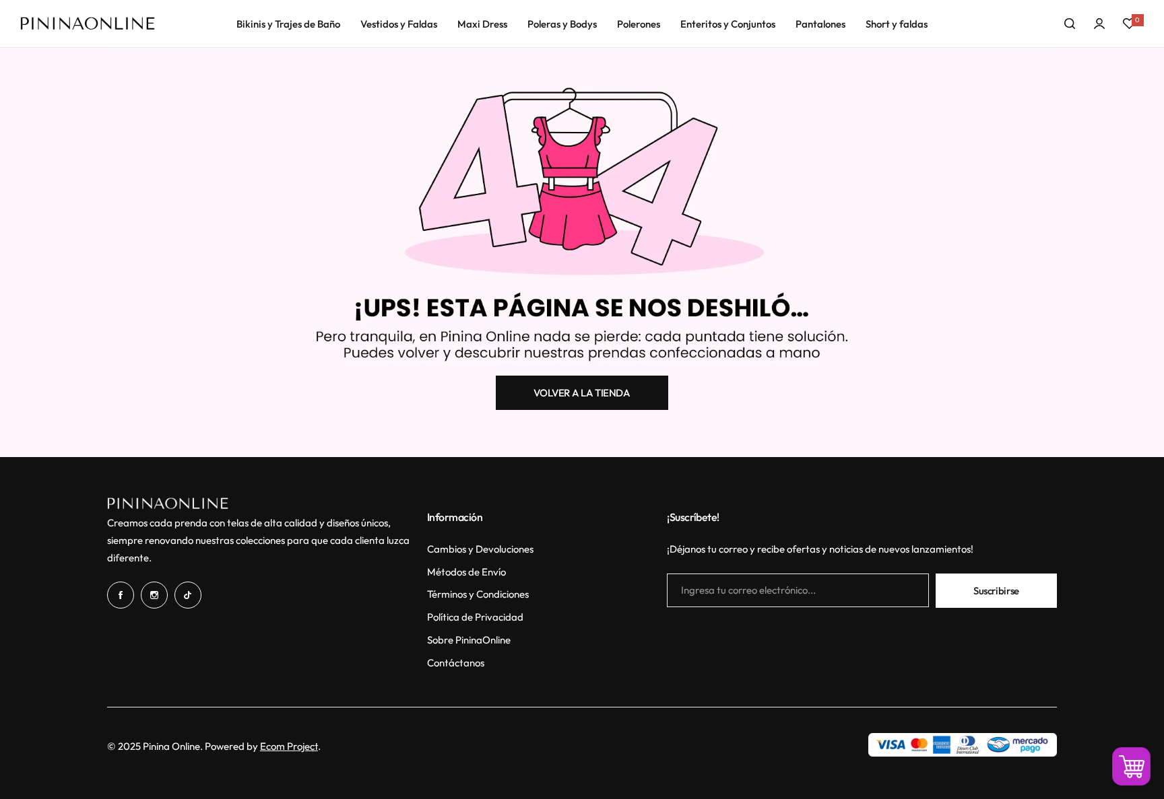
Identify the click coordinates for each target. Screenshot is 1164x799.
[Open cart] (1131, 766)
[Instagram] (154, 595)
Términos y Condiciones (478, 594)
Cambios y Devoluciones (480, 549)
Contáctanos (455, 662)
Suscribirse (996, 590)
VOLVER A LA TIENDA (582, 392)
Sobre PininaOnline (469, 639)
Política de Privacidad (475, 617)
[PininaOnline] (87, 23)
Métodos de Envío (466, 571)
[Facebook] (120, 595)
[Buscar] (1070, 23)
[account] (1099, 23)
